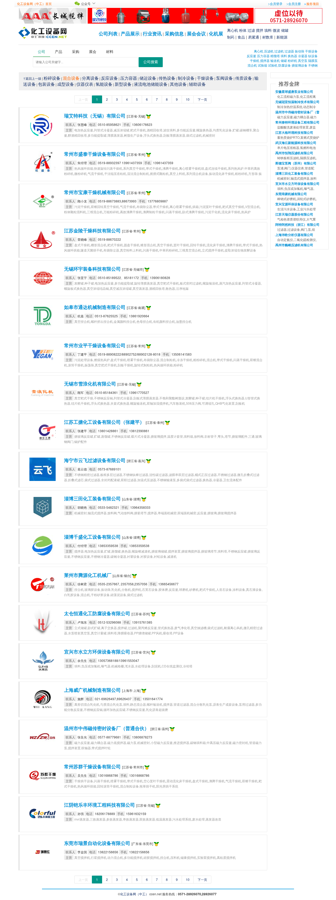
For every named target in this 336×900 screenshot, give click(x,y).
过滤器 (289, 51)
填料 (268, 30)
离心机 (232, 30)
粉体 (242, 30)
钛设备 (313, 55)
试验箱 (262, 65)
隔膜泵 (313, 60)
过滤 (251, 30)
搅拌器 (265, 60)
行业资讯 (152, 33)
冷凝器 (302, 55)
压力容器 (263, 55)
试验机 (272, 65)
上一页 (83, 99)
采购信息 (174, 33)
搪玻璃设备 (299, 65)
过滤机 (279, 51)
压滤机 (269, 51)
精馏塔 (275, 55)
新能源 (281, 37)
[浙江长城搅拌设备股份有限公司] (53, 15)
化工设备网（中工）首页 (34, 3)
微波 (276, 30)
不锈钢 (313, 65)
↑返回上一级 (32, 78)
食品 (241, 37)
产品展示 (130, 33)
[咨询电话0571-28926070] (288, 15)
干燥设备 (311, 51)
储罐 (284, 30)
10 (188, 99)
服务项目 (312, 3)
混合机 (252, 65)
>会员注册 (293, 3)
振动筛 (299, 51)
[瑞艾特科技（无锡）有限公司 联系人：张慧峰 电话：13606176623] (171, 15)
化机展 (216, 33)
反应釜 (251, 55)
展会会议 (196, 33)
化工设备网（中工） (134, 894)
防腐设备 (284, 65)
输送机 (275, 60)
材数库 (267, 37)
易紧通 (253, 37)
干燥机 (254, 60)
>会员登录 (275, 3)
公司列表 (108, 33)
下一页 (202, 99)
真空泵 (302, 60)
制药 (230, 37)
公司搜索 (150, 62)
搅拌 (259, 30)
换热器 (292, 55)
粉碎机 (292, 60)
